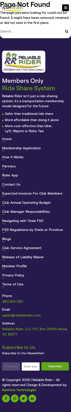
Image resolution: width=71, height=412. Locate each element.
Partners (9, 166)
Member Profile (14, 266)
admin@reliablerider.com (21, 315)
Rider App (10, 175)
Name (25, 360)
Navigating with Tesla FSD (22, 221)
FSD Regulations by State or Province (32, 230)
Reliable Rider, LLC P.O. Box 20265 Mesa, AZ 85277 (35, 331)
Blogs (6, 239)
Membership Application (21, 148)
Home (7, 139)
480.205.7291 (12, 301)
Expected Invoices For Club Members (32, 193)
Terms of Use (12, 284)
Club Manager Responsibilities (26, 211)
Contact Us (11, 184)
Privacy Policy (13, 275)
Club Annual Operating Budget (26, 202)
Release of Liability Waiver (23, 257)
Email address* (10, 360)
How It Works (12, 157)
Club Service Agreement (21, 248)
